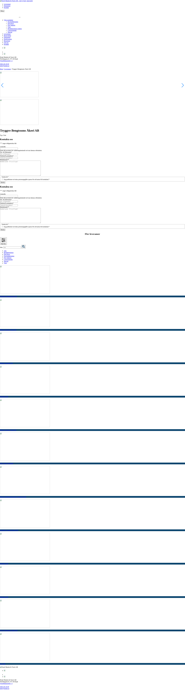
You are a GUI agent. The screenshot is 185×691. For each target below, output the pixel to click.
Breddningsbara (8, 252)
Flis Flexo (11, 23)
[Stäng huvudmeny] (19, 17)
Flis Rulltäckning (13, 22)
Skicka (3, 182)
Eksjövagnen (8, 39)
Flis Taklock (11, 25)
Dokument (7, 6)
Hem (1, 69)
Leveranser (7, 4)
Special (10, 32)
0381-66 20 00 (4, 64)
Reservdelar (7, 35)
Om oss (6, 42)
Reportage (7, 41)
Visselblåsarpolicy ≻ (6, 61)
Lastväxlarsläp (12, 30)
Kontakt (6, 7)
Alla (5, 251)
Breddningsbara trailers (15, 29)
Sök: (1, 247)
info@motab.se (4, 66)
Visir (9, 27)
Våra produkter (8, 20)
